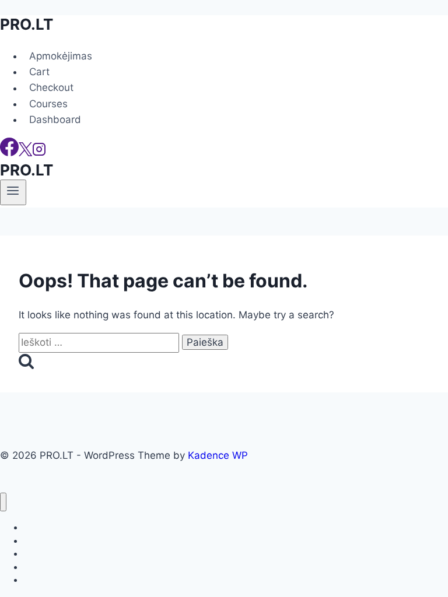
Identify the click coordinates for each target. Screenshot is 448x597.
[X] (25, 153)
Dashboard (55, 119)
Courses (48, 104)
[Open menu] (13, 192)
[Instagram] (39, 153)
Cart (39, 72)
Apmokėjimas (60, 56)
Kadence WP (218, 455)
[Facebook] (9, 153)
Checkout (51, 88)
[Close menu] (3, 502)
